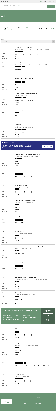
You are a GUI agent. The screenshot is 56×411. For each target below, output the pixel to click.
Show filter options (42, 28)
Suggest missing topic (47, 146)
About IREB (26, 400)
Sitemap (20, 407)
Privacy (27, 407)
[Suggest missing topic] (5, 1)
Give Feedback (36, 400)
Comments (45, 1)
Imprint (23, 407)
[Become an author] (7, 1)
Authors (49, 1)
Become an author (37, 403)
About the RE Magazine (28, 401)
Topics (51, 6)
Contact (25, 403)
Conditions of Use (33, 407)
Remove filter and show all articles (49, 33)
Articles (41, 1)
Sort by (2, 39)
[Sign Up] (1, 1)
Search (53, 1)
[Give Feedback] (3, 1)
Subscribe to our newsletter (48, 320)
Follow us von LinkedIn (48, 314)
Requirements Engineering (10, 6)
